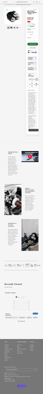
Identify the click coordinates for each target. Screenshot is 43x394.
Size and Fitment (30, 58)
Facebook (32, 346)
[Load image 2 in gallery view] (11, 28)
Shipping (29, 28)
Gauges (6, 356)
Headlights (6, 344)
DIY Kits (6, 353)
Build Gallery (19, 344)
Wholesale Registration (22, 349)
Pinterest (32, 350)
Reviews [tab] (8, 314)
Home (5, 4)
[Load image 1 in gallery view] (8, 28)
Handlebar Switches (11, 4)
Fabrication (6, 350)
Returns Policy (20, 353)
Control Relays (7, 351)
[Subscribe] (36, 369)
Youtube (31, 347)
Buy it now (32, 47)
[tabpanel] (21, 324)
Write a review (35, 313)
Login (18, 350)
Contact (18, 347)
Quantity (29, 37)
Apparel (6, 360)
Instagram (32, 344)
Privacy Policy (20, 351)
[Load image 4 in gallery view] (17, 28)
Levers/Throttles (7, 357)
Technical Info (31, 63)
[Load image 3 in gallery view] (14, 28)
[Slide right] (20, 27)
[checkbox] (35, 318)
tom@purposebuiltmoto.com (13, 374)
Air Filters (6, 358)
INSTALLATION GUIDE (34, 130)
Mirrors (5, 354)
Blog (18, 346)
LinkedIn (31, 349)
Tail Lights (6, 347)
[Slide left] (5, 27)
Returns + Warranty (31, 68)
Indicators (6, 346)
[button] (4, 2)
